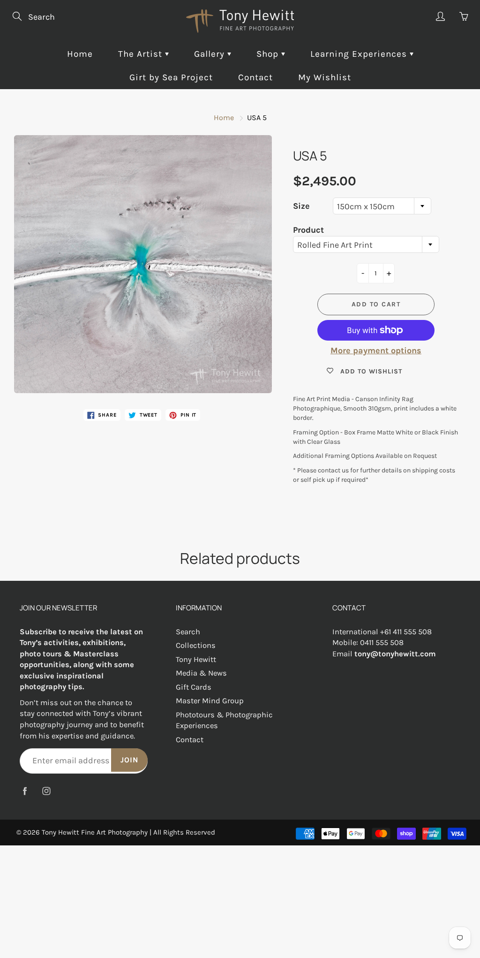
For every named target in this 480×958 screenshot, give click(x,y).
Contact (255, 77)
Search (188, 631)
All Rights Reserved (184, 832)
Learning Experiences (360, 54)
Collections (196, 645)
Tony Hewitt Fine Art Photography (95, 832)
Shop (268, 54)
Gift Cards (193, 687)
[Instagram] (46, 791)
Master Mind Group (210, 700)
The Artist (141, 54)
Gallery (210, 54)
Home (80, 54)
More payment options (375, 350)
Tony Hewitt (196, 659)
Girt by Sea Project (171, 77)
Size (301, 206)
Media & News (201, 673)
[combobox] (382, 206)
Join (129, 759)
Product (308, 230)
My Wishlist (324, 77)
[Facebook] (24, 791)
